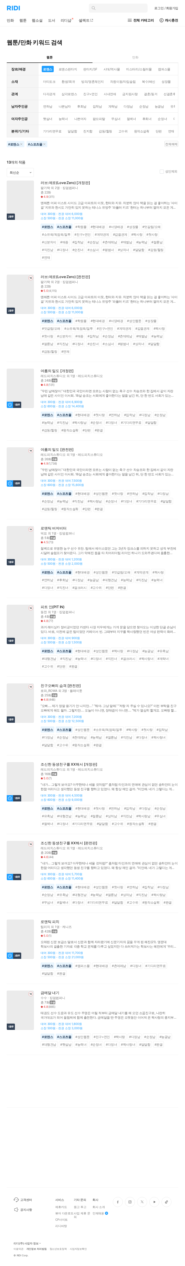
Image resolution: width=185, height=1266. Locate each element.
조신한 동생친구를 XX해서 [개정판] (69, 764)
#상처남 (111, 816)
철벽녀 (131, 119)
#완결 (99, 430)
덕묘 (44, 533)
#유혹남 (163, 651)
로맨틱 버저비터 (54, 528)
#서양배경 (116, 227)
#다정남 (144, 415)
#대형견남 (110, 580)
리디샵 (66, 20)
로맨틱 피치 (50, 922)
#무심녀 (160, 816)
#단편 (87, 430)
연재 (171, 131)
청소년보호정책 (58, 1249)
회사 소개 (98, 1207)
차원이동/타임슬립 (123, 81)
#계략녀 (163, 659)
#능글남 (93, 580)
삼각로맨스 (69, 94)
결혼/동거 (150, 94)
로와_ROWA (49, 691)
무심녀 (115, 119)
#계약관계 (102, 234)
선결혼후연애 (173, 94)
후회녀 (147, 119)
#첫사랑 (151, 234)
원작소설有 (141, 131)
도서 (51, 20)
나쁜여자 (80, 119)
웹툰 (23, 20)
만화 (10, 20)
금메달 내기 (50, 993)
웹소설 (37, 20)
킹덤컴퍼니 (70, 188)
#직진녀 (62, 587)
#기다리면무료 (131, 422)
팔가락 (45, 188)
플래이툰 (76, 691)
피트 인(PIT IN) (53, 607)
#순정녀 (96, 422)
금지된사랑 (130, 94)
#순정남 (93, 242)
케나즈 (67, 927)
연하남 (47, 106)
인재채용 (98, 1213)
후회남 (81, 106)
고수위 (123, 131)
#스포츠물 (64, 227)
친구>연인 (90, 94)
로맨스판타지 (68, 69)
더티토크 (49, 81)
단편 (159, 131)
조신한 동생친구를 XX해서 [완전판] (69, 843)
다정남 (128, 106)
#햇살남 (65, 1044)
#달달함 (138, 250)
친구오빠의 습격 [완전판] (61, 686)
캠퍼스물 (164, 69)
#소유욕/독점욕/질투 (56, 234)
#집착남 (77, 242)
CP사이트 (61, 1219)
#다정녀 (62, 250)
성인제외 (171, 171)
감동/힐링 (105, 131)
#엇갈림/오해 (151, 227)
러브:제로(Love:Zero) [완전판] (65, 277)
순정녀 (162, 119)
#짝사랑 (136, 234)
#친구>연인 (82, 234)
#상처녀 (123, 250)
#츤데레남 (110, 242)
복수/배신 (148, 81)
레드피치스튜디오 (53, 376)
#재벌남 (126, 242)
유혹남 (175, 106)
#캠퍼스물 (82, 966)
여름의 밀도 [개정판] (57, 371)
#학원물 (80, 227)
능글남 (159, 106)
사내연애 (110, 94)
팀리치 (45, 927)
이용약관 (18, 1249)
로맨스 (47, 69)
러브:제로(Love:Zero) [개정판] (65, 183)
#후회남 (62, 580)
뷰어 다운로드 (64, 1213)
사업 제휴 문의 (82, 1215)
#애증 (64, 242)
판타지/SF (90, 69)
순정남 (143, 106)
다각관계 (49, 94)
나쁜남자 (65, 106)
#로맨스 (47, 227)
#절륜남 (156, 242)
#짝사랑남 (79, 422)
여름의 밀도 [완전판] (57, 449)
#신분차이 (49, 242)
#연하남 (114, 415)
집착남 (97, 106)
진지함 (87, 131)
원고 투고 (80, 1207)
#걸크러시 (79, 587)
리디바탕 (61, 1226)
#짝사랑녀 (146, 659)
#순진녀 (77, 250)
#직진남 (47, 250)
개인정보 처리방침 (36, 1249)
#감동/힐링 (156, 250)
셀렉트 (84, 20)
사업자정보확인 (78, 1249)
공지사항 (26, 1209)
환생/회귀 (68, 81)
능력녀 (63, 119)
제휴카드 (61, 1207)
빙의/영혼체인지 (92, 81)
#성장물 (132, 227)
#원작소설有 (70, 430)
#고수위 (96, 587)
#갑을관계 (120, 234)
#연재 (46, 257)
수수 (44, 998)
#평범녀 (108, 250)
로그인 (166, 8)
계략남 (113, 106)
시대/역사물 (112, 69)
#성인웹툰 (134, 321)
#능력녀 (156, 580)
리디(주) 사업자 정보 (26, 1243)
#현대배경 (98, 227)
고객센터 (26, 1200)
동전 (44, 612)
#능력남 (141, 242)
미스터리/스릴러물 (139, 69)
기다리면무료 (52, 131)
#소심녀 (93, 250)
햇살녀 (47, 119)
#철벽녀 (47, 824)
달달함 (72, 131)
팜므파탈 (99, 119)
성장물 (166, 81)
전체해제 (171, 144)
